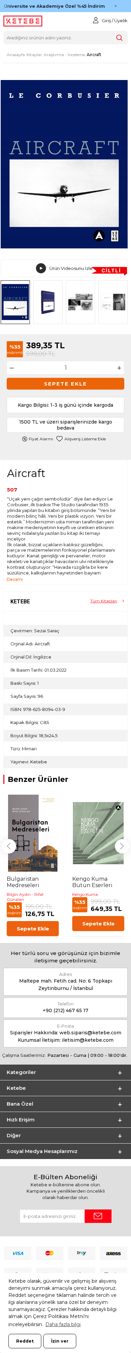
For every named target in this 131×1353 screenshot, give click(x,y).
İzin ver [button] (60, 1341)
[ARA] (120, 37)
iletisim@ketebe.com (88, 1040)
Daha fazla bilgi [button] (63, 1324)
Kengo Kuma (85, 894)
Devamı (15, 579)
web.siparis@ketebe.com (90, 1033)
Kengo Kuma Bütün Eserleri (92, 882)
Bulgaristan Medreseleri (23, 882)
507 (12, 489)
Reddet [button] (25, 1341)
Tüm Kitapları (103, 600)
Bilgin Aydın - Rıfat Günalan (25, 897)
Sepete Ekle (65, 384)
